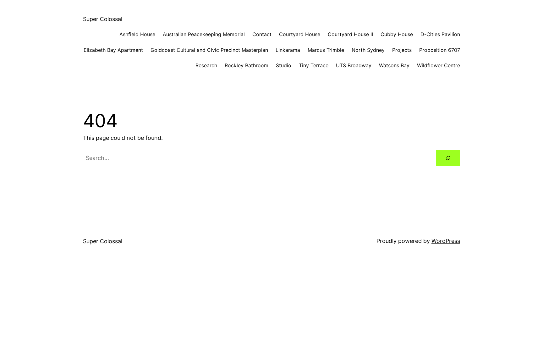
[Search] (448, 158)
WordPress (445, 241)
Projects (402, 50)
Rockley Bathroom (246, 65)
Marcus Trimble (326, 50)
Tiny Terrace (313, 65)
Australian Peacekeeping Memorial (204, 34)
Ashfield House (137, 34)
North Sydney (368, 50)
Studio (283, 65)
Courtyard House (299, 34)
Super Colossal (102, 19)
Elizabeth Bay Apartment (113, 50)
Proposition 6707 (439, 50)
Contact (262, 34)
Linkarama (288, 50)
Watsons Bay (394, 65)
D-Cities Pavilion (440, 34)
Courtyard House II (350, 34)
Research (206, 65)
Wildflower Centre (438, 65)
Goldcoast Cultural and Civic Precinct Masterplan (209, 50)
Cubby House (397, 34)
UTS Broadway (353, 65)
